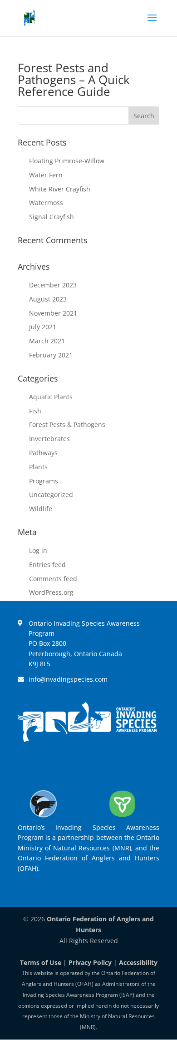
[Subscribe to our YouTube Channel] (126, 766)
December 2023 (53, 285)
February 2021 (51, 355)
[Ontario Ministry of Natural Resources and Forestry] (122, 817)
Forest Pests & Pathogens (67, 424)
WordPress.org (51, 592)
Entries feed (47, 564)
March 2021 (47, 341)
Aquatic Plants (51, 396)
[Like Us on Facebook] (47, 766)
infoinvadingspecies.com (68, 679)
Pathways (43, 452)
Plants (38, 466)
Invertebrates (49, 438)
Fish (35, 411)
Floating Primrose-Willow (66, 160)
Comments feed (53, 578)
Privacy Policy (90, 962)
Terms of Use (40, 962)
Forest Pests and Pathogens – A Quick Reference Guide (74, 80)
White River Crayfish (59, 189)
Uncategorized (51, 494)
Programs (43, 481)
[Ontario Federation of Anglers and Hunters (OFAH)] (43, 817)
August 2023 (48, 299)
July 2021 (42, 326)
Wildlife (40, 508)
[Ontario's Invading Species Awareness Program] (87, 739)
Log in (38, 550)
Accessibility (138, 962)
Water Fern (46, 175)
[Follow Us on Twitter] (74, 766)
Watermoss (46, 202)
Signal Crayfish (51, 216)
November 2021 (53, 313)
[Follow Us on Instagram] (100, 766)
